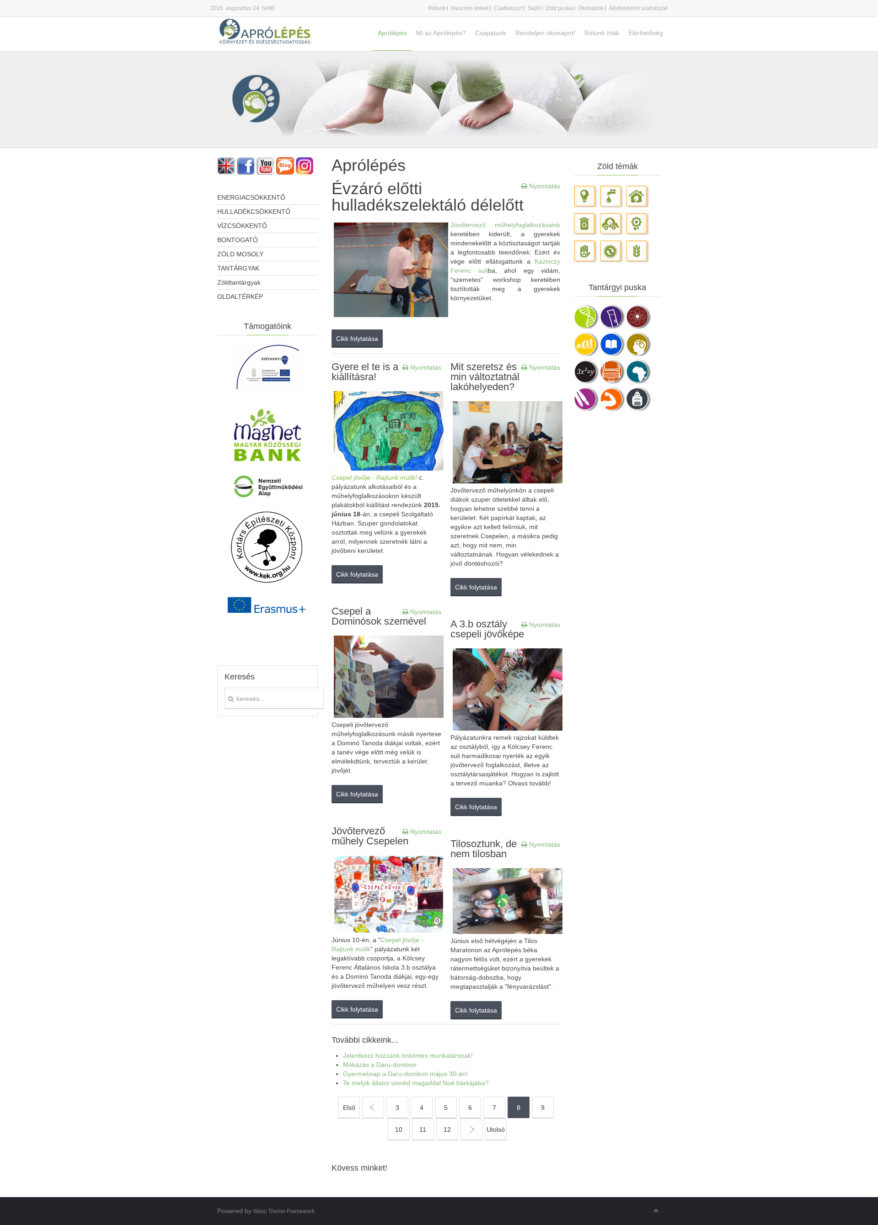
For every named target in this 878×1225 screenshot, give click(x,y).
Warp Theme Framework (284, 1211)
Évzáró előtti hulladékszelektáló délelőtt (428, 196)
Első (349, 1107)
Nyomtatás (543, 186)
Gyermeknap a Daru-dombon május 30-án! (405, 1073)
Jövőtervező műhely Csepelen (370, 836)
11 (422, 1129)
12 (447, 1129)
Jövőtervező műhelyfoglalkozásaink (505, 224)
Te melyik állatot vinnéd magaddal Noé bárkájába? (416, 1083)
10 (398, 1129)
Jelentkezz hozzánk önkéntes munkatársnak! (408, 1055)
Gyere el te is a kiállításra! (365, 371)
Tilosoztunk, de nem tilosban (483, 848)
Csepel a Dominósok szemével (379, 616)
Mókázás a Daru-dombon (380, 1064)
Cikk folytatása (357, 338)
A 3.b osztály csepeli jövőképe (487, 629)
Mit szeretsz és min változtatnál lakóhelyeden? (484, 376)
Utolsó (496, 1129)
